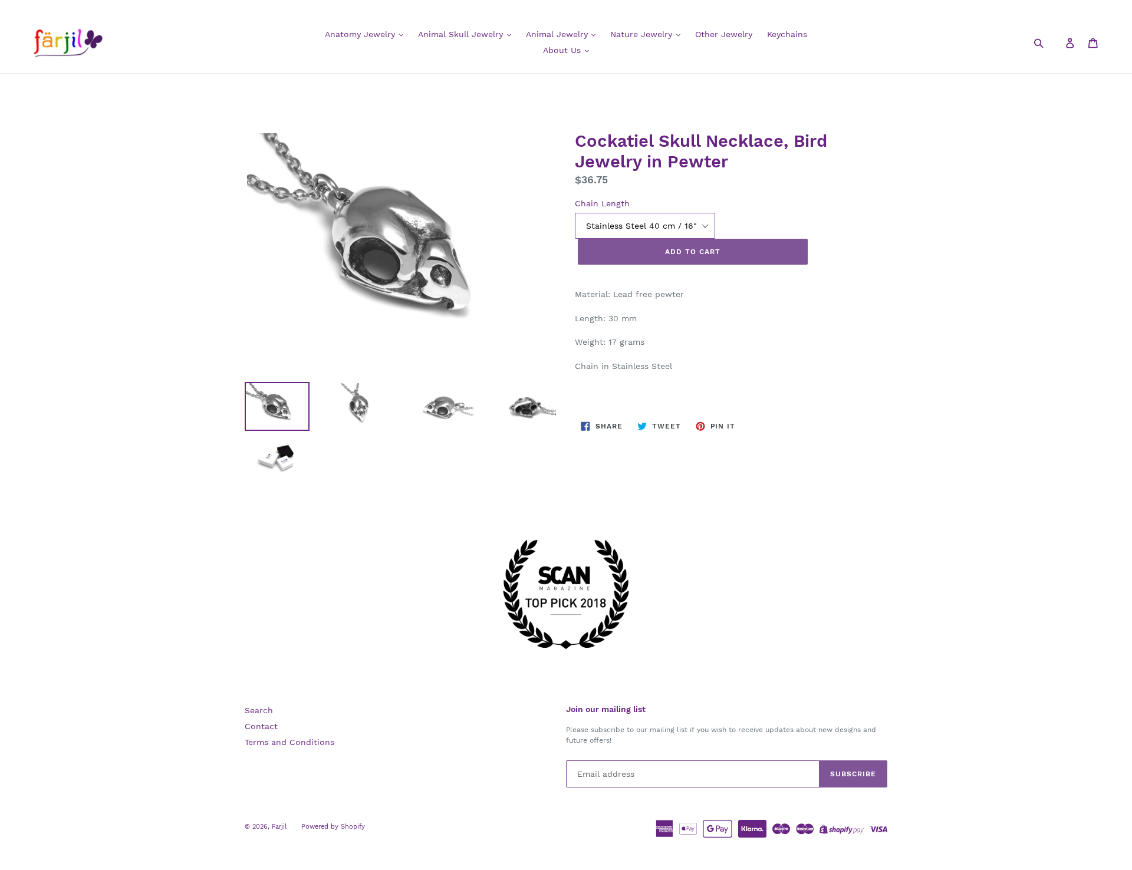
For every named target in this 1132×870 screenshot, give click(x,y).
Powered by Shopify (333, 827)
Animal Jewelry (558, 34)
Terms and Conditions (289, 742)
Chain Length (602, 203)
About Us (563, 50)
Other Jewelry (723, 34)
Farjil (279, 827)
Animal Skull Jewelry (462, 34)
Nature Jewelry (642, 34)
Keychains (787, 34)
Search (259, 710)
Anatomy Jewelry (361, 34)
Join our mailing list (606, 709)
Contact (261, 726)
